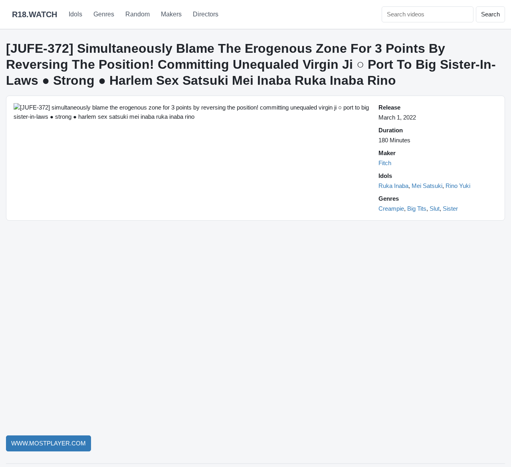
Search (490, 14)
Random (137, 14)
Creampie (391, 208)
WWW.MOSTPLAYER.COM (48, 443)
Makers (171, 14)
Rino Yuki (458, 185)
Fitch (384, 163)
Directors (205, 14)
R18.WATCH (34, 14)
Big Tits (416, 208)
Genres (103, 14)
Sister (450, 208)
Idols (75, 14)
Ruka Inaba (393, 185)
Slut (435, 208)
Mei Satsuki (427, 185)
